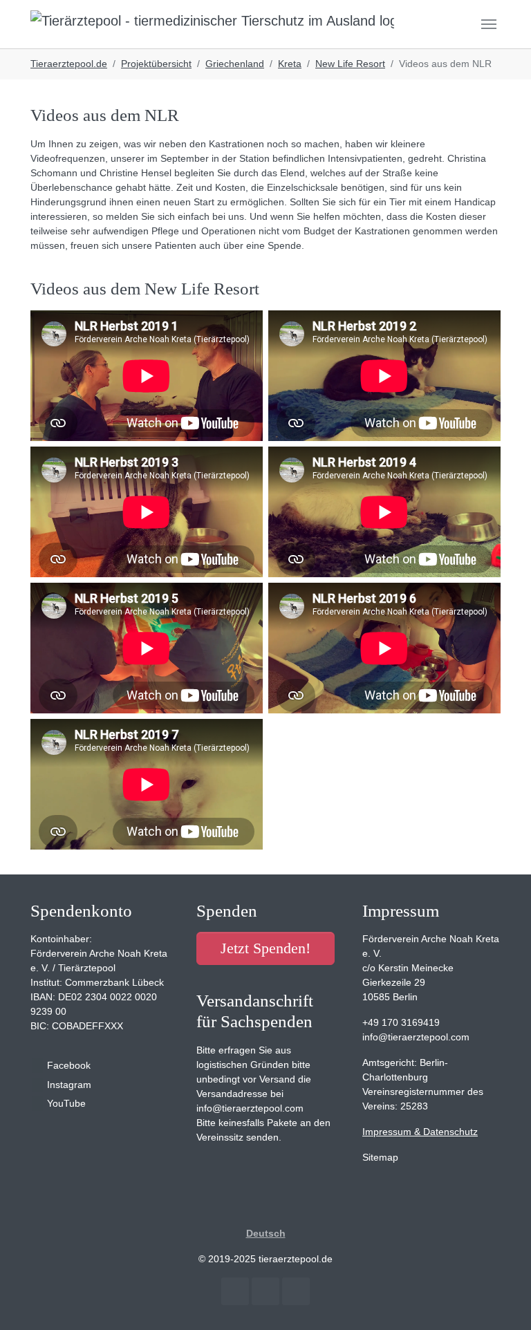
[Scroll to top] (502, 1301)
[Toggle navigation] (489, 24)
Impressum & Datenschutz (420, 1131)
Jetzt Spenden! (265, 948)
